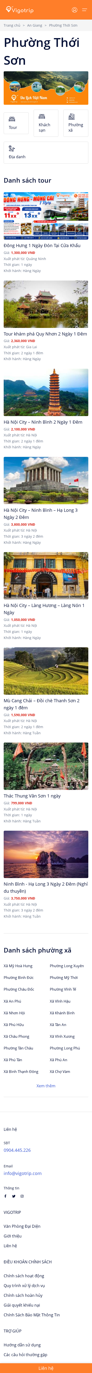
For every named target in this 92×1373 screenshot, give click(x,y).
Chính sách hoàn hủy (23, 1295)
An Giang (34, 25)
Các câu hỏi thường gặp (25, 1354)
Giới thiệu (13, 1236)
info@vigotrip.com (23, 1173)
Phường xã (75, 127)
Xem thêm (46, 1086)
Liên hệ (10, 1245)
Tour (13, 127)
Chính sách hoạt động (24, 1276)
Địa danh (17, 156)
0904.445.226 (17, 1150)
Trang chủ (12, 25)
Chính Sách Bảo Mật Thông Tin (32, 1315)
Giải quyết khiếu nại (22, 1305)
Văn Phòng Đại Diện (22, 1226)
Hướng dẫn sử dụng (22, 1345)
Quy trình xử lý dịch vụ (24, 1285)
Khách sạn (44, 127)
